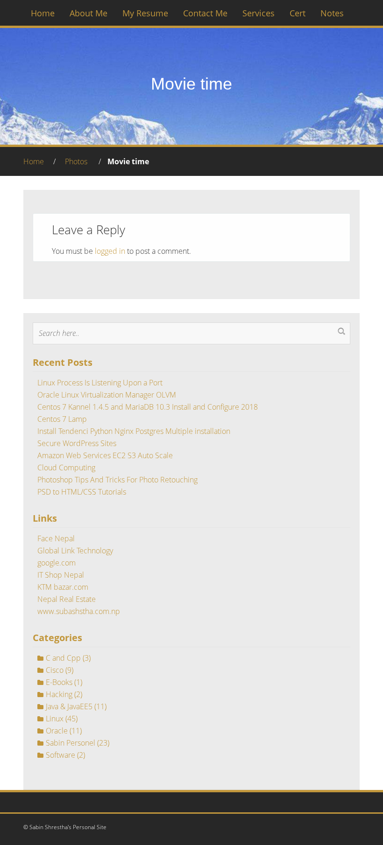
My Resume (145, 13)
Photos (76, 161)
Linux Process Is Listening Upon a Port (100, 382)
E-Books (59, 682)
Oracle (57, 731)
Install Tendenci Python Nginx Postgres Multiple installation (133, 431)
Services (258, 13)
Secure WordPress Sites (76, 443)
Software (60, 755)
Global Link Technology (75, 550)
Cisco (55, 670)
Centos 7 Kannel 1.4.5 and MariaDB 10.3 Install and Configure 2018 (147, 407)
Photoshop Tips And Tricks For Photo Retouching (117, 480)
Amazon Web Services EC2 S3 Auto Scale (105, 455)
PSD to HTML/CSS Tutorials (81, 492)
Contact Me (205, 13)
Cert (297, 13)
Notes (332, 13)
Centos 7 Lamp (62, 419)
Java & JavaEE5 (69, 706)
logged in (110, 251)
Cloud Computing (66, 467)
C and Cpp (63, 658)
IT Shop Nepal (60, 575)
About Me (88, 13)
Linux (55, 718)
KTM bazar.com (62, 587)
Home (43, 13)
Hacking (59, 694)
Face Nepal (56, 538)
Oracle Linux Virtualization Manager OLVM (106, 395)
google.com (56, 563)
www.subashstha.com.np (78, 611)
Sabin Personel (70, 743)
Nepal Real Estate (66, 599)
